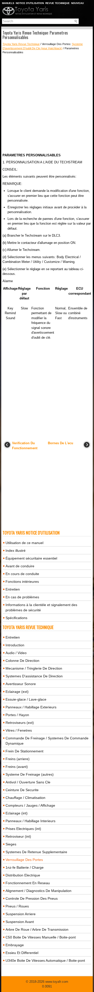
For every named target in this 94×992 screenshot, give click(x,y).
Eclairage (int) (17, 813)
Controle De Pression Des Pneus (32, 898)
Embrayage (15, 945)
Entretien (13, 589)
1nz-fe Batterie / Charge (25, 867)
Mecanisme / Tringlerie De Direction (34, 668)
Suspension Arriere (21, 914)
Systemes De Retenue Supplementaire (36, 852)
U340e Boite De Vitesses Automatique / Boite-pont (45, 960)
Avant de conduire (20, 566)
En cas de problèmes (22, 597)
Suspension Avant (20, 922)
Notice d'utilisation (30, 3)
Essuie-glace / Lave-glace (26, 699)
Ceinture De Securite (22, 790)
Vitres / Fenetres (19, 730)
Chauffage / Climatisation (25, 798)
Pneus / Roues (17, 906)
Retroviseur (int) (18, 836)
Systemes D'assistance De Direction (34, 676)
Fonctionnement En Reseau (28, 883)
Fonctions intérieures (22, 582)
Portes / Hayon (17, 715)
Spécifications (16, 618)
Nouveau (77, 3)
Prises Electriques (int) (23, 829)
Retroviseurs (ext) (20, 723)
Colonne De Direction (22, 661)
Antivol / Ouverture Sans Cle (28, 782)
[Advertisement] (47, 104)
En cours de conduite (22, 574)
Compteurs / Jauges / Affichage (30, 805)
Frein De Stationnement (24, 751)
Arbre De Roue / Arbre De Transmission (37, 929)
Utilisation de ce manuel (24, 543)
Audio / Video (16, 653)
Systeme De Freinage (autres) (30, 774)
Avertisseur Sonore (21, 684)
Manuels (8, 3)
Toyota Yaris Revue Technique (21, 44)
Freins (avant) (17, 767)
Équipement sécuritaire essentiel (31, 558)
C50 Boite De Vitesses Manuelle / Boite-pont (41, 937)
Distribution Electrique (23, 875)
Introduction (15, 645)
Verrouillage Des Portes (24, 860)
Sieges (11, 844)
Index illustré (16, 551)
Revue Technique (57, 3)
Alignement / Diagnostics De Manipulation (38, 891)
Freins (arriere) (18, 759)
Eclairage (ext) (17, 692)
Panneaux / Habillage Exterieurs (31, 707)
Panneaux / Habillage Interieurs (30, 821)
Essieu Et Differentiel (22, 953)
